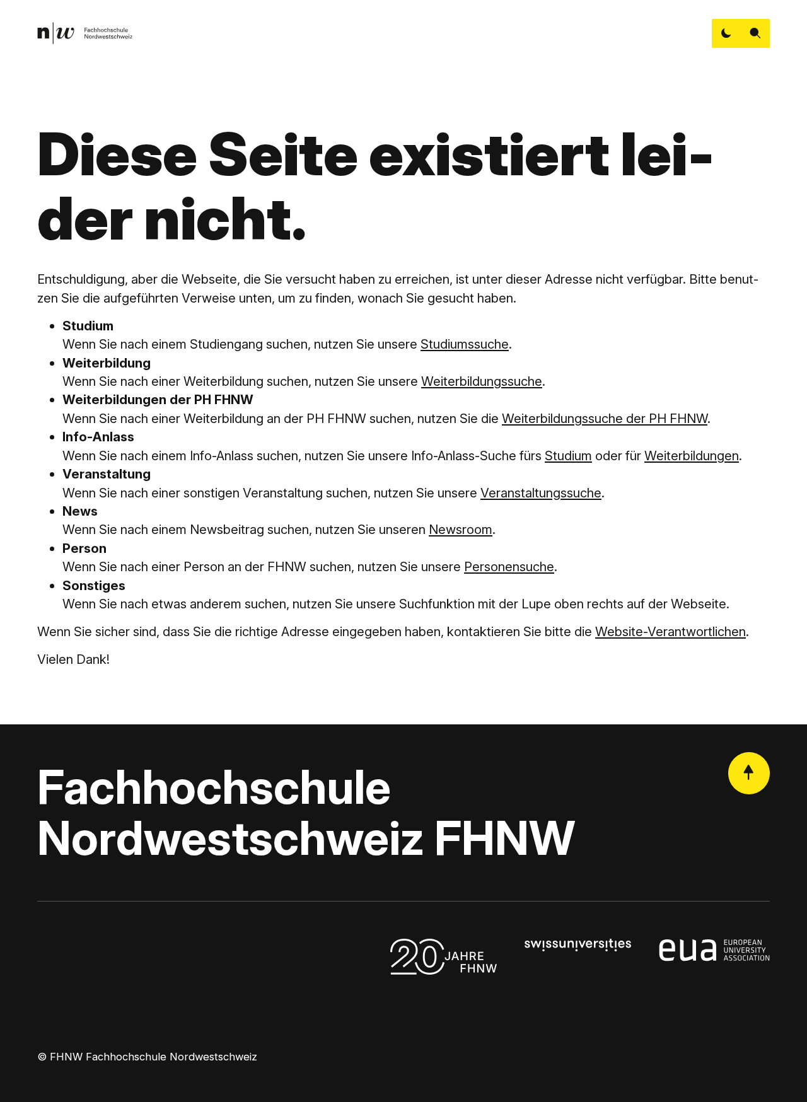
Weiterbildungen (691, 455)
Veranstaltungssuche (540, 493)
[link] (84, 33)
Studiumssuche (465, 344)
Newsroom (460, 529)
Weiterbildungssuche (481, 381)
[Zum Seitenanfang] (749, 773)
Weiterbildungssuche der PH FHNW (604, 418)
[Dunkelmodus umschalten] (726, 33)
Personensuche (509, 566)
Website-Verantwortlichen (670, 631)
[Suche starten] (755, 33)
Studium (568, 455)
